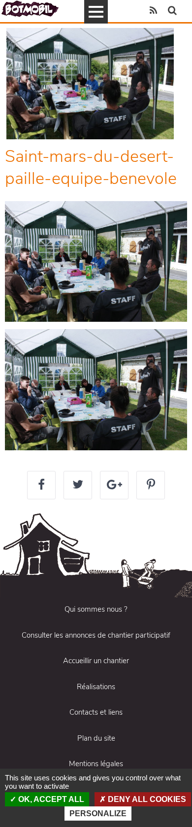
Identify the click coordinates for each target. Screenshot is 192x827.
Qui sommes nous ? (96, 609)
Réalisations (96, 687)
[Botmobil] (30, 8)
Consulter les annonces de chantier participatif (96, 635)
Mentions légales (96, 764)
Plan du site (96, 738)
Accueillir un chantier (96, 661)
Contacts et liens (96, 712)
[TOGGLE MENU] (96, 12)
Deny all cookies (146, 799)
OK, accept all (50, 799)
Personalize (98, 813)
